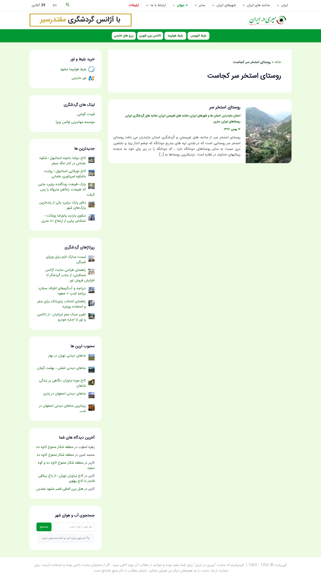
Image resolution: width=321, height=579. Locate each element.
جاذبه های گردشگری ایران (141, 115)
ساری (217, 121)
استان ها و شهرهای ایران (205, 115)
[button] (279, 5)
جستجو (44, 526)
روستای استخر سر (224, 107)
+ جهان (182, 5)
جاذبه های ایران (258, 5)
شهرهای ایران (226, 5)
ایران (284, 5)
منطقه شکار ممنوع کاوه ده (54, 447)
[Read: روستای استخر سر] (269, 131)
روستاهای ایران (231, 121)
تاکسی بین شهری (150, 35)
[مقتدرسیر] (80, 20)
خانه (278, 62)
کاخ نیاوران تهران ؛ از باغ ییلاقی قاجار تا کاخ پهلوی (66, 478)
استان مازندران (231, 115)
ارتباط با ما (158, 5)
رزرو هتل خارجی (124, 35)
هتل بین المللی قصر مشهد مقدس (59, 489)
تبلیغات (134, 5)
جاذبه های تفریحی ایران (174, 115)
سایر (202, 5)
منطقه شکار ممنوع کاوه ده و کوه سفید (66, 465)
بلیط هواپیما (175, 35)
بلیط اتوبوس (198, 35)
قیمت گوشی (86, 114)
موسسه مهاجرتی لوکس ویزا (75, 122)
